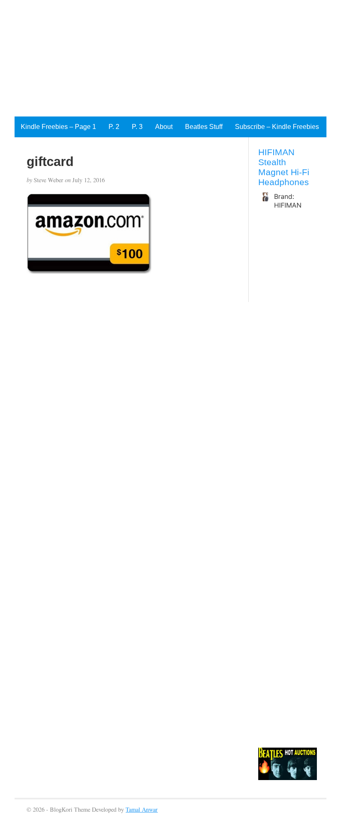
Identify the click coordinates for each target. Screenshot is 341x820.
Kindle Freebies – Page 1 (58, 126)
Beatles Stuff (203, 126)
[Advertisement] (170, 58)
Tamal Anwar (142, 809)
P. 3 (137, 126)
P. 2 (114, 126)
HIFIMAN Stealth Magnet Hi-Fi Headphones (283, 167)
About (164, 126)
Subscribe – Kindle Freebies (277, 126)
